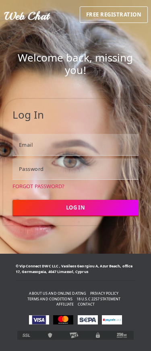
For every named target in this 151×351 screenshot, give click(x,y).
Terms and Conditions (49, 299)
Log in (75, 207)
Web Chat (26, 16)
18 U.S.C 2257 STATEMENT (98, 299)
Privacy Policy (104, 293)
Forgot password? (38, 186)
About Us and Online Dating (57, 293)
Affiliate (65, 304)
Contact (86, 304)
